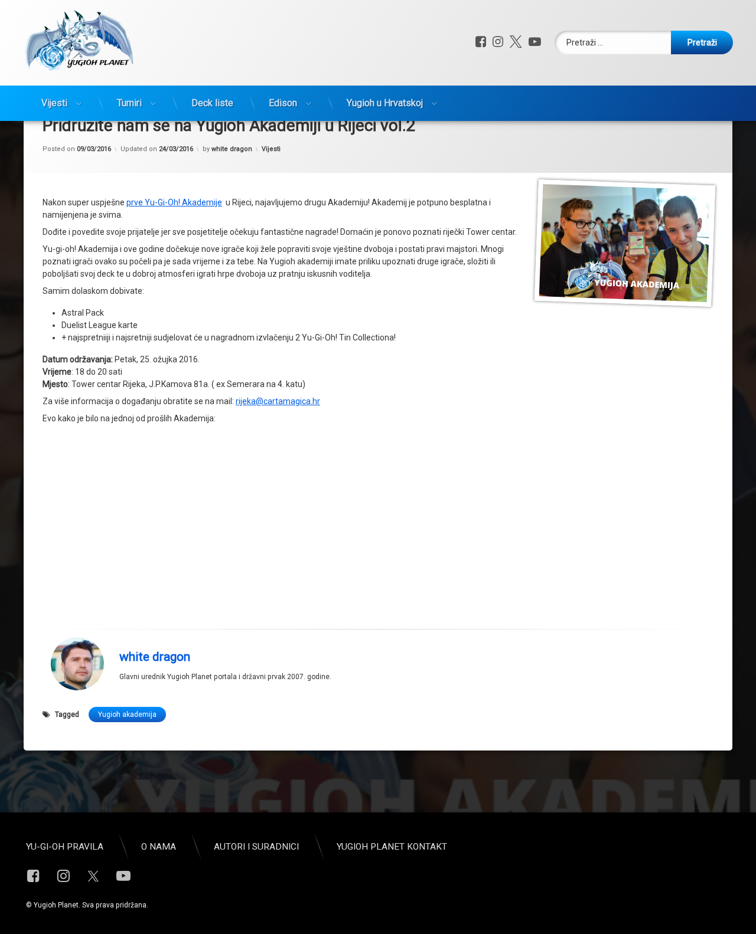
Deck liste (212, 103)
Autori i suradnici (256, 846)
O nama (158, 846)
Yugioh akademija (127, 714)
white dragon (231, 149)
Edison (283, 103)
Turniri (129, 103)
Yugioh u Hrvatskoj (385, 103)
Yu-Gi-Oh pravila (64, 846)
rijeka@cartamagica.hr (278, 401)
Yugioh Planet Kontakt (392, 846)
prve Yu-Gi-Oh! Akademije (174, 202)
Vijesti (54, 103)
